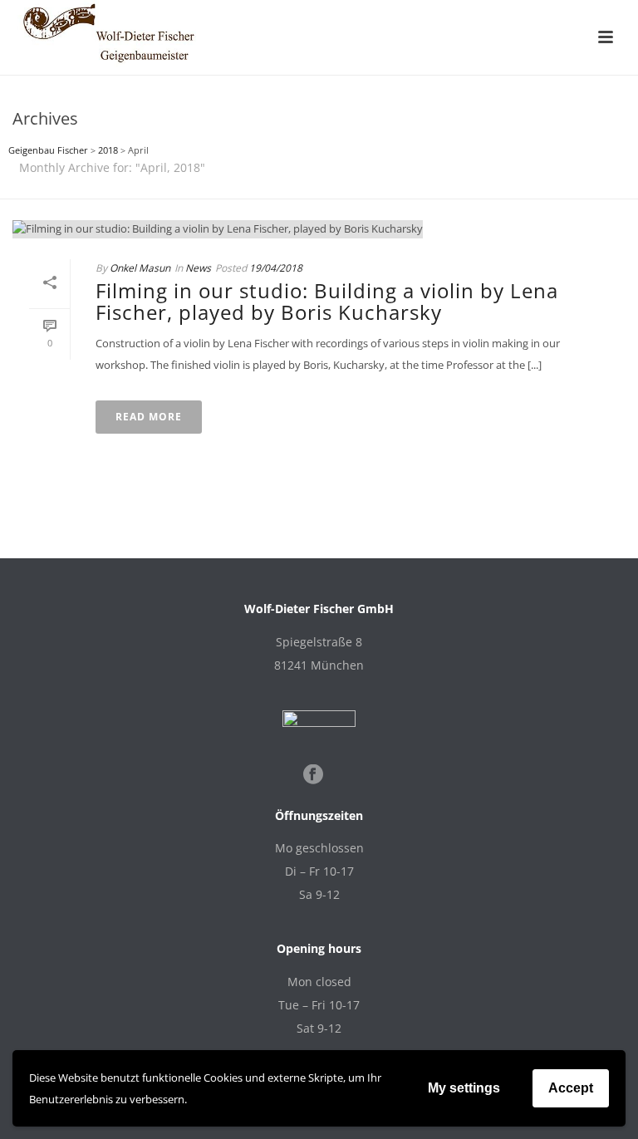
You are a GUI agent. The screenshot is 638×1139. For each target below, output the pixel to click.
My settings (464, 1088)
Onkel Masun (140, 268)
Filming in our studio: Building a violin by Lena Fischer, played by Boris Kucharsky (327, 301)
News (198, 268)
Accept (570, 1088)
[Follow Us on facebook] (313, 775)
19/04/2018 (275, 268)
